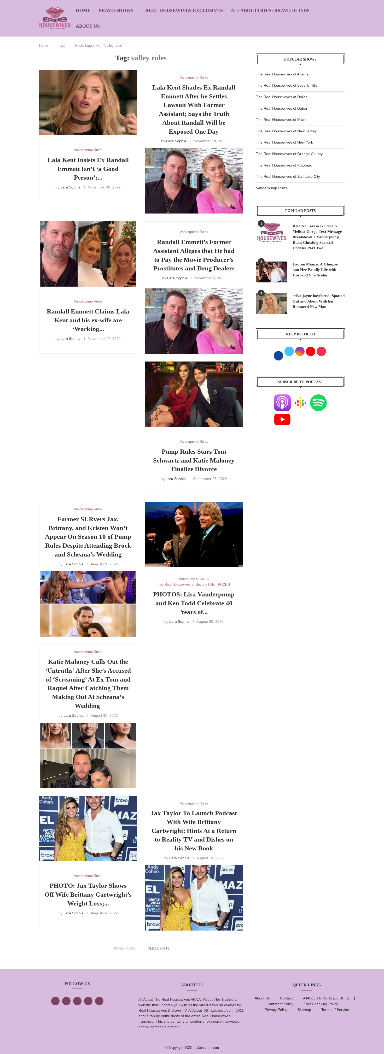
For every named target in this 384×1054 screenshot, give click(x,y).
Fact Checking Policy (321, 1004)
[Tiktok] (88, 1001)
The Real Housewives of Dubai (281, 108)
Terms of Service (335, 1010)
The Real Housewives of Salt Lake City (288, 176)
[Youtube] (282, 414)
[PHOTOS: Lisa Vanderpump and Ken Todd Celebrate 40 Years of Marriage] (194, 534)
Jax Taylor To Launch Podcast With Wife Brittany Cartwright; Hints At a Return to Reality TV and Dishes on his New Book (194, 830)
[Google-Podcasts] (300, 397)
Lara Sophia (70, 187)
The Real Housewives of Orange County (289, 154)
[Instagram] (77, 1001)
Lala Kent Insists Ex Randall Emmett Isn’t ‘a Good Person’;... (88, 168)
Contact (286, 998)
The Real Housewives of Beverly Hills (286, 85)
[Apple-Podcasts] (282, 397)
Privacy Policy (276, 1010)
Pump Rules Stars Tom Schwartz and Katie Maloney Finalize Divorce (194, 460)
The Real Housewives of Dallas (281, 97)
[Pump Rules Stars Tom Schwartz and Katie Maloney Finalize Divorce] (194, 394)
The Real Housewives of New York (284, 142)
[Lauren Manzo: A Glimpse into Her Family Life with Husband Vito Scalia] (271, 272)
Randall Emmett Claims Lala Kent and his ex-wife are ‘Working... (88, 320)
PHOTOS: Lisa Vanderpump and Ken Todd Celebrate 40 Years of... (194, 603)
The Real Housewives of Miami (281, 119)
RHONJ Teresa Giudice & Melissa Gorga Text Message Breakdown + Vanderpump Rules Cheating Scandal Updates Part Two (317, 237)
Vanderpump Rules (272, 188)
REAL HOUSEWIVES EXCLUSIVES (184, 10)
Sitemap (304, 1010)
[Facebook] (55, 1001)
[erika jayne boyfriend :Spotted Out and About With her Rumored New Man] (271, 303)
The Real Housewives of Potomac (284, 165)
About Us (88, 26)
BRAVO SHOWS (115, 10)
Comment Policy (279, 1004)
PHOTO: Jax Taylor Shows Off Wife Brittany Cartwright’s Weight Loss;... (88, 894)
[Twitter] (66, 1001)
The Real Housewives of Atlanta (282, 74)
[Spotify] (318, 397)
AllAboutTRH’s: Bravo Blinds (270, 10)
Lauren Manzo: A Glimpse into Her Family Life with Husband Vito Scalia (315, 269)
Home (83, 10)
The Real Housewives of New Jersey (286, 131)
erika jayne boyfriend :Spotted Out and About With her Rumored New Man (319, 301)
